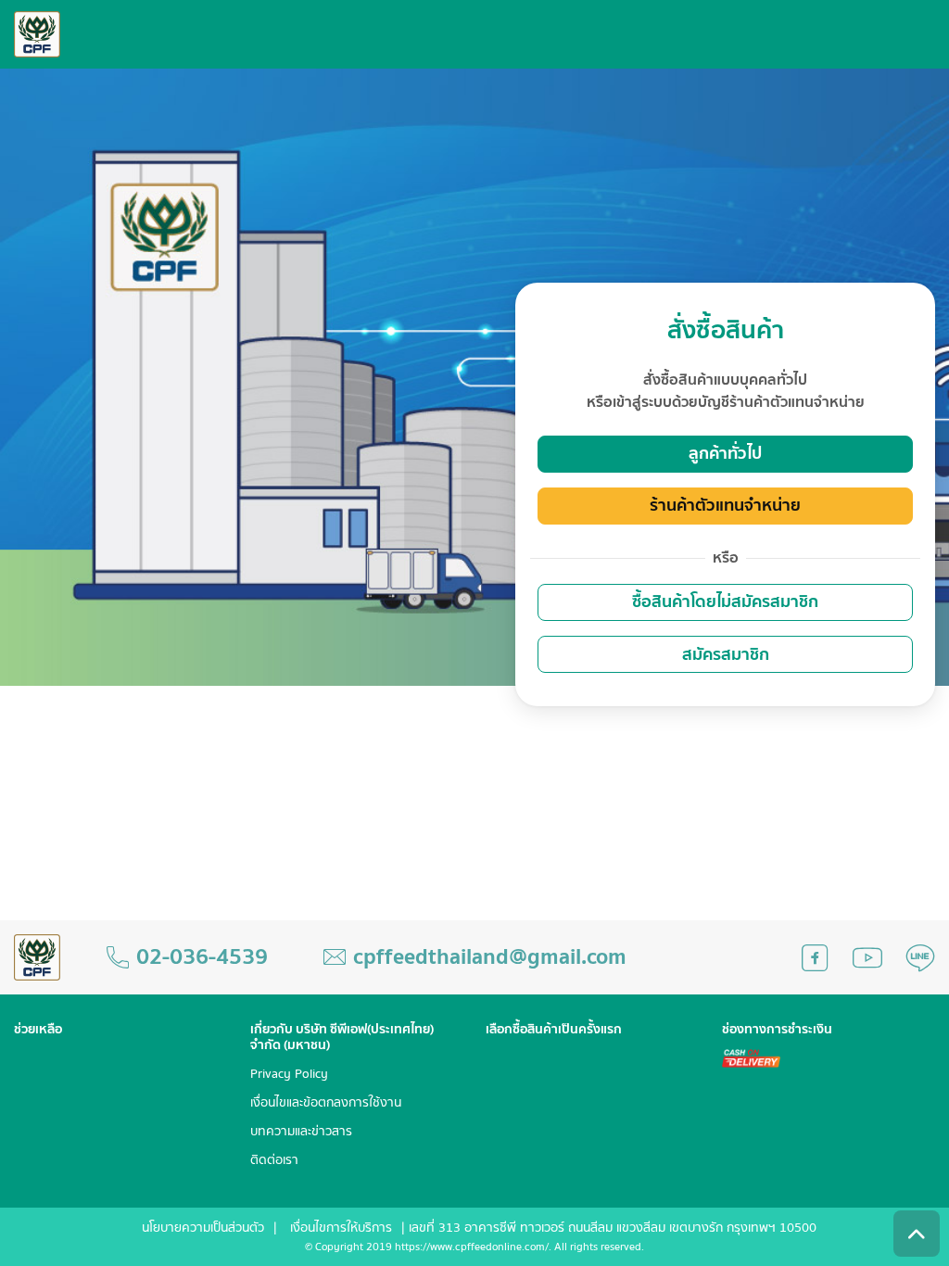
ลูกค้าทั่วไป (725, 453)
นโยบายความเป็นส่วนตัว (203, 1228)
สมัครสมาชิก (725, 654)
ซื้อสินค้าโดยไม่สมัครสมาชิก (725, 602)
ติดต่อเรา (274, 1161)
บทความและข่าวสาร (301, 1132)
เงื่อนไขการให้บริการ (341, 1228)
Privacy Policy (289, 1074)
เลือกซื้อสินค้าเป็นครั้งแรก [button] (554, 1030)
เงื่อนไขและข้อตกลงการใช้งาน (325, 1103)
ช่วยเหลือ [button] (38, 1030)
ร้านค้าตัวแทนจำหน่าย (725, 505)
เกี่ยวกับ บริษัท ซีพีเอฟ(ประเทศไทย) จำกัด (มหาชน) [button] (342, 1038)
